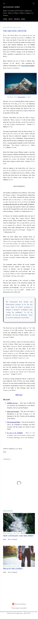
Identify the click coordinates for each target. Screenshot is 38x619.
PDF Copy (19, 395)
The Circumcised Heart (13, 422)
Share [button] (4, 452)
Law (17, 449)
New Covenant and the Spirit (18, 535)
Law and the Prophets (28, 66)
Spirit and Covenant (13, 411)
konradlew (24, 608)
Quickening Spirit (11, 7)
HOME (5, 19)
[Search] (34, 3)
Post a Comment (12, 539)
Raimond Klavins (21, 97)
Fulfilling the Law (12, 403)
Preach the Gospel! (13, 568)
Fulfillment (12, 449)
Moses (20, 449)
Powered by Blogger (20, 604)
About (10, 19)
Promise (17, 19)
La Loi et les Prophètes (15, 433)
